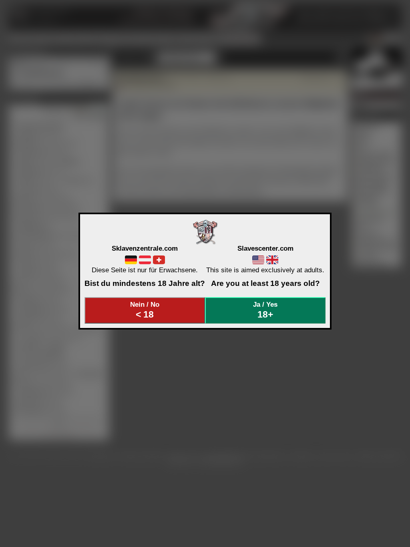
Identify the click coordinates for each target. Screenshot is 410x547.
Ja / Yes (265, 310)
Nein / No (144, 310)
